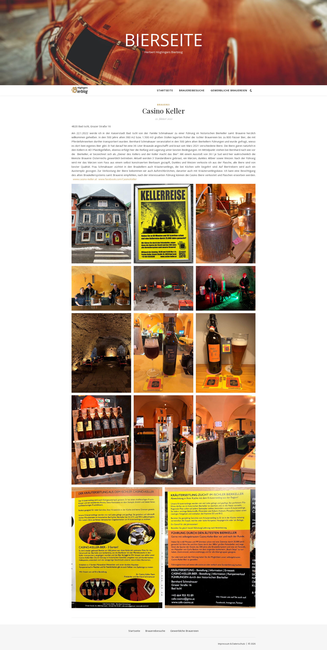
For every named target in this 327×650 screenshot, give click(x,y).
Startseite (165, 90)
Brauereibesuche (192, 90)
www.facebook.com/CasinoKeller (117, 179)
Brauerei (163, 104)
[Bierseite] (80, 90)
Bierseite (163, 39)
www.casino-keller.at (85, 179)
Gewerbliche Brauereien (229, 90)
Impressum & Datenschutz (231, 643)
